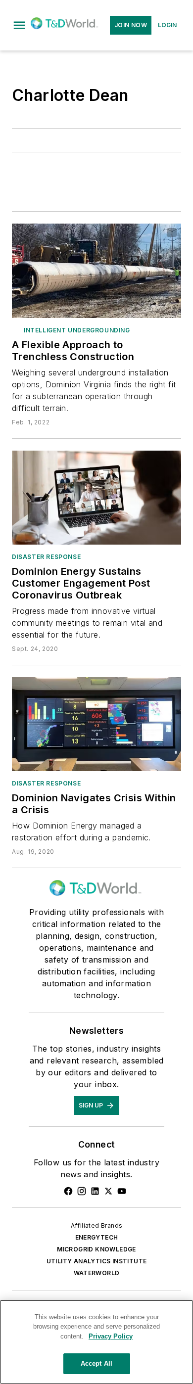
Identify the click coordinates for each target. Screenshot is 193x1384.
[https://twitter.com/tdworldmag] (108, 1191)
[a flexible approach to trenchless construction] (96, 271)
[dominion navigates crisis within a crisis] (96, 724)
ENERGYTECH (96, 1237)
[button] (19, 25)
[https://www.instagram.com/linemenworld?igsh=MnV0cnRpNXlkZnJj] (82, 1191)
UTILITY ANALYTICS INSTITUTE (97, 1261)
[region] (96, 1342)
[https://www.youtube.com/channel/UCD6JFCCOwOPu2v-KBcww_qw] (122, 1191)
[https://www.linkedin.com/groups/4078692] (95, 1191)
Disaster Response (46, 556)
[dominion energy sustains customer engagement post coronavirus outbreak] (96, 498)
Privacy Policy (111, 1336)
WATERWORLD (97, 1273)
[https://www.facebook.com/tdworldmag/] (68, 1191)
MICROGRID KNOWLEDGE (96, 1249)
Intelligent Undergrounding (77, 330)
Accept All (96, 1363)
